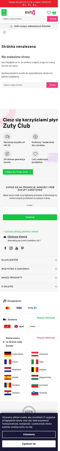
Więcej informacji (46, 317)
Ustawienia (29, 434)
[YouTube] (16, 248)
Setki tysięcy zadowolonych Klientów (32, 26)
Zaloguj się (30, 217)
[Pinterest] (22, 248)
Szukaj (53, 19)
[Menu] (4, 12)
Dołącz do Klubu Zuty (17, 171)
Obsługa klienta (17, 237)
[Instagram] (11, 248)
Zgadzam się (29, 443)
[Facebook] (5, 248)
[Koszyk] (55, 12)
